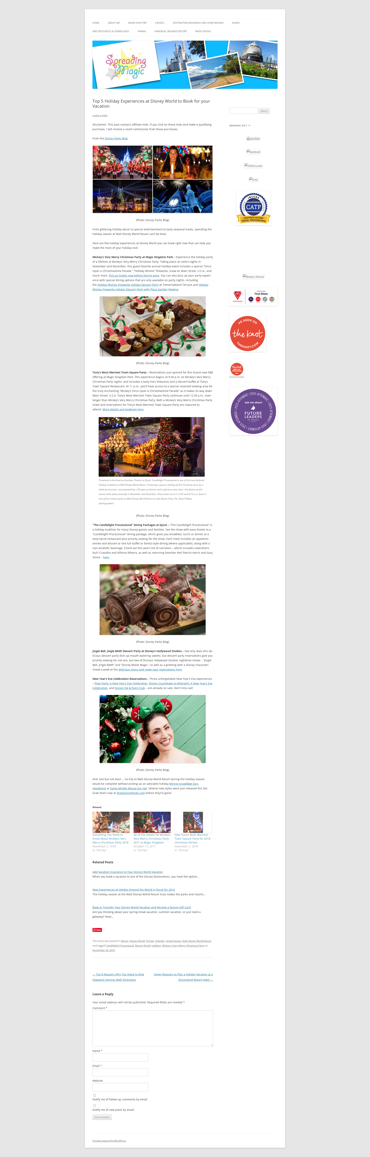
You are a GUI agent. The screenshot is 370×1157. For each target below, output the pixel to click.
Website (97, 1080)
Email (97, 1066)
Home (95, 22)
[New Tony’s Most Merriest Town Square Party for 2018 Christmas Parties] (193, 822)
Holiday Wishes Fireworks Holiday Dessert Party (128, 285)
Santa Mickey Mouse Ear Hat (128, 788)
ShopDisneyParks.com (131, 793)
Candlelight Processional (120, 945)
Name (97, 1051)
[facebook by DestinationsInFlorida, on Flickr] (253, 151)
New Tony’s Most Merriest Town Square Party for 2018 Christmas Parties (192, 838)
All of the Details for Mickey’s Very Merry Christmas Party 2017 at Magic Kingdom (152, 838)
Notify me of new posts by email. (113, 1110)
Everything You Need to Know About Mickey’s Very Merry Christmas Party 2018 (110, 838)
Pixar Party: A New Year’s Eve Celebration (121, 683)
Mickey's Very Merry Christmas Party (183, 945)
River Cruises (203, 31)
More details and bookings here (123, 409)
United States (173, 941)
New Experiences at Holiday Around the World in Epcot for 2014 (133, 889)
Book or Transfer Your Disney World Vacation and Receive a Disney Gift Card (141, 907)
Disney (236, 22)
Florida (150, 941)
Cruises (159, 22)
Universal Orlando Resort (170, 31)
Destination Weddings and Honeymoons (198, 22)
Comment (99, 1008)
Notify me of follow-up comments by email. (120, 1099)
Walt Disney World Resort (196, 941)
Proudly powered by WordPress (109, 1140)
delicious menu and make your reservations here (150, 669)
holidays (156, 945)
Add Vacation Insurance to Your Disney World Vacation (127, 872)
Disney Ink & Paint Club (130, 688)
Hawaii (142, 31)
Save (98, 929)
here (106, 557)
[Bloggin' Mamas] (253, 276)
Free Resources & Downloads (110, 31)
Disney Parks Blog (116, 138)
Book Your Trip (137, 22)
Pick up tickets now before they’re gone (134, 275)
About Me (114, 22)
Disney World (137, 941)
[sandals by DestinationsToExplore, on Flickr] (253, 138)
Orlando (160, 941)
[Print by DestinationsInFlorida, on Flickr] (253, 179)
